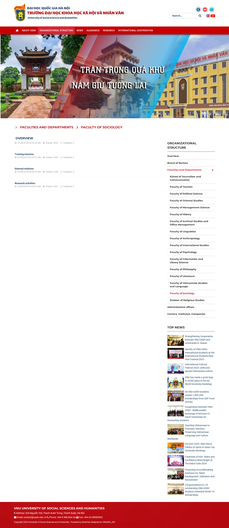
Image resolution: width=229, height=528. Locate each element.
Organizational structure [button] (56, 30)
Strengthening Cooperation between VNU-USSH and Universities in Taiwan (199, 339)
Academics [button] (93, 30)
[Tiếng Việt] (213, 15)
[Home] (17, 30)
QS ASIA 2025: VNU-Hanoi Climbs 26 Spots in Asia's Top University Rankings (200, 447)
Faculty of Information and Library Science (186, 261)
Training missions (24, 154)
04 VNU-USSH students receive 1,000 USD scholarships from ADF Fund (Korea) (199, 396)
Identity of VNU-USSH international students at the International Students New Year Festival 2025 (199, 354)
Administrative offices (180, 307)
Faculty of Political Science (186, 193)
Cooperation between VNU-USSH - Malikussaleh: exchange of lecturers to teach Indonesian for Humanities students (190, 414)
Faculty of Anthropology (185, 238)
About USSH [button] (29, 30)
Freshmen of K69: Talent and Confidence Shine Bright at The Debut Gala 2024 (200, 460)
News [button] (80, 30)
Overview (24, 138)
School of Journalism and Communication (185, 178)
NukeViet (86, 522)
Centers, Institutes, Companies (186, 313)
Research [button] (109, 30)
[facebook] (198, 9)
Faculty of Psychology (183, 252)
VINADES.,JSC (108, 522)
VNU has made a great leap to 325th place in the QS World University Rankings (199, 380)
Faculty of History (180, 214)
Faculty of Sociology (182, 293)
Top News (176, 327)
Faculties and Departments (184, 169)
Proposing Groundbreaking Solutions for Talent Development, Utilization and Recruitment (199, 474)
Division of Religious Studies (187, 300)
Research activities (25, 183)
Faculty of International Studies (189, 245)
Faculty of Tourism (181, 186)
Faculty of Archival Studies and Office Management (189, 223)
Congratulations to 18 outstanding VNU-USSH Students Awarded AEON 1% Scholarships (199, 489)
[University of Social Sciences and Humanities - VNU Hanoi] (19, 12)
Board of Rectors (177, 162)
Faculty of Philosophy (183, 269)
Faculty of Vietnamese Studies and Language (188, 285)
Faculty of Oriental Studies (186, 200)
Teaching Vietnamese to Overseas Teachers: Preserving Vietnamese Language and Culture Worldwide (188, 432)
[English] (208, 15)
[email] (211, 9)
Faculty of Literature (182, 276)
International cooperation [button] (135, 30)
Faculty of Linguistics (183, 231)
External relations (24, 168)
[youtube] (205, 9)
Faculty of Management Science (190, 207)
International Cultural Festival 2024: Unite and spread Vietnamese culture (199, 367)
